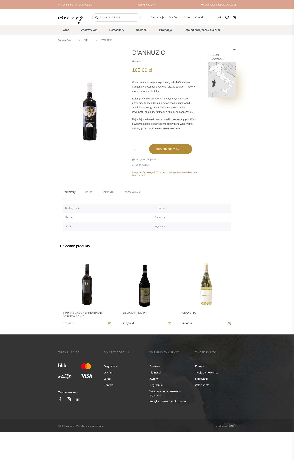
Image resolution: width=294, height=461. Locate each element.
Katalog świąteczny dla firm (202, 30)
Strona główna (65, 40)
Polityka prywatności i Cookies (168, 401)
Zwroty (153, 378)
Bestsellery (116, 30)
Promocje (165, 30)
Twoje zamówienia (206, 372)
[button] (234, 50)
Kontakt (199, 17)
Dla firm (173, 17)
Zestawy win (89, 30)
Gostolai (136, 61)
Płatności (155, 372)
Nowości (141, 30)
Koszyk (199, 366)
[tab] (69, 192)
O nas (186, 17)
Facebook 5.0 (84, 4)
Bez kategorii (149, 172)
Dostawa (154, 366)
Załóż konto (202, 385)
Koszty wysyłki (132, 192)
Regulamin (156, 385)
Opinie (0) (108, 192)
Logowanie (201, 378)
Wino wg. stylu (139, 175)
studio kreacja (220, 426)
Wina (66, 30)
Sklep (86, 40)
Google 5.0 (67, 4)
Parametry (69, 192)
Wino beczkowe (164, 172)
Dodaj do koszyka (167, 149)
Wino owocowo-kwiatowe (185, 172)
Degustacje (157, 17)
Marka (88, 192)
